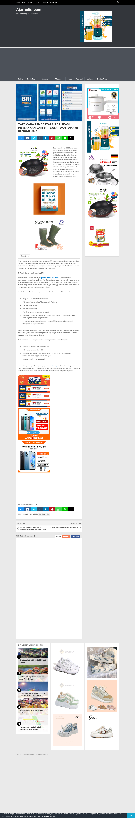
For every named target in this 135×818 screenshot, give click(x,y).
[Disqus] (49, 562)
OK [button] (131, 815)
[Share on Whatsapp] (58, 138)
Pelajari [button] (53, 816)
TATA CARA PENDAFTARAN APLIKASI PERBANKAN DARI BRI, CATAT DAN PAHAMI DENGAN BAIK (48, 128)
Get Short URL (44, 514)
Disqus (58, 536)
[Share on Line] (65, 138)
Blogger (66, 536)
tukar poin (56, 366)
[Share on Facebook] (27, 138)
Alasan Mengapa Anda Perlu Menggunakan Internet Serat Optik (33, 528)
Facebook (75, 536)
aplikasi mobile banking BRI (50, 278)
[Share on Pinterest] (52, 138)
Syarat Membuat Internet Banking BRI (64, 527)
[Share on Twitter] (34, 138)
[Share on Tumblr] (40, 138)
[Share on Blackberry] (71, 138)
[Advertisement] (67, 62)
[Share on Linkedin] (46, 138)
